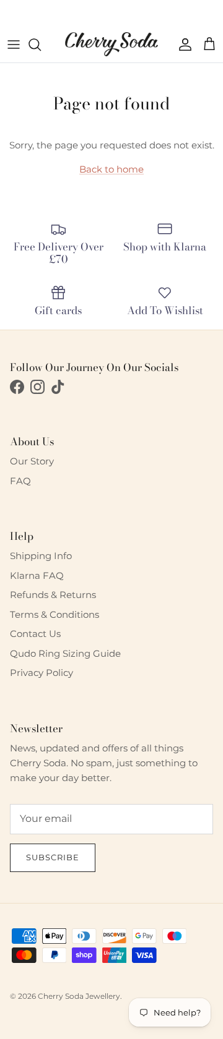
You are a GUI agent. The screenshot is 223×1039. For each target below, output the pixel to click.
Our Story (32, 461)
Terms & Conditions (54, 614)
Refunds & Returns (53, 595)
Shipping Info (41, 556)
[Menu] (13, 44)
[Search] (41, 44)
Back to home (111, 169)
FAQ (20, 481)
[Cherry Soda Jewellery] (111, 44)
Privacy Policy (41, 672)
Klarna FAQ (37, 575)
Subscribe (52, 857)
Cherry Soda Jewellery (79, 996)
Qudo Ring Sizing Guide (65, 653)
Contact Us (35, 633)
